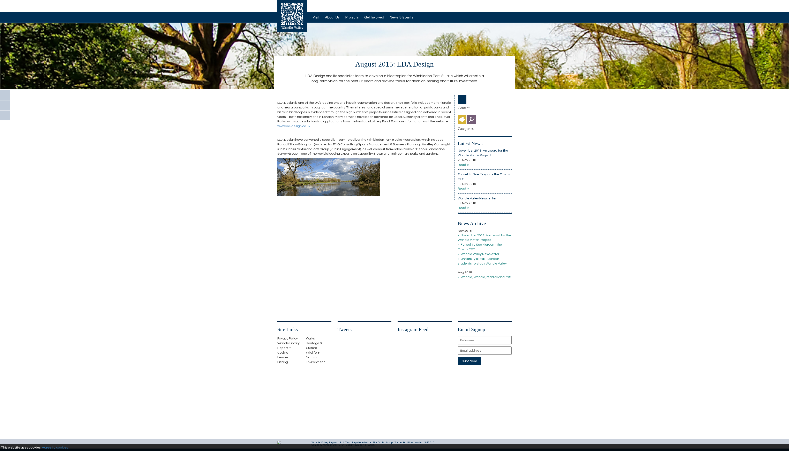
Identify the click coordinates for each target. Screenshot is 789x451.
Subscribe (469, 361)
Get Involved (374, 17)
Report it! (284, 348)
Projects (352, 17)
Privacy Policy (287, 338)
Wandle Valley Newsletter (477, 198)
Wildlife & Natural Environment (315, 357)
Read (462, 164)
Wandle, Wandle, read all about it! (486, 277)
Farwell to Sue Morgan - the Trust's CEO (484, 177)
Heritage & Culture (314, 346)
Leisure (282, 357)
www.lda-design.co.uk (293, 126)
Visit (316, 17)
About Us (332, 17)
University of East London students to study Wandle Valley (482, 261)
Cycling (282, 352)
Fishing (282, 362)
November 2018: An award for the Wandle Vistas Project (483, 153)
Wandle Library (288, 343)
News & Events (401, 17)
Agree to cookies (55, 447)
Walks (310, 338)
